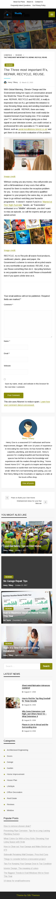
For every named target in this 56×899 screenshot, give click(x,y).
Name (7, 341)
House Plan (12, 780)
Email (7, 353)
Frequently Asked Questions (21, 5)
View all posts (28, 483)
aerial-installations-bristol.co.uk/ (32, 129)
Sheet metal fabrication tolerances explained (36, 686)
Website (7, 366)
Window (10, 810)
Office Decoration (14, 792)
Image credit (9, 176)
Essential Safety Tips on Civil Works (22, 546)
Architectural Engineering (17, 750)
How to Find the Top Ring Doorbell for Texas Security (36, 699)
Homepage (8, 55)
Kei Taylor (7, 620)
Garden (10, 768)
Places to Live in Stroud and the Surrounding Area (35, 726)
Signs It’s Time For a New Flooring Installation (21, 649)
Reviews (18, 55)
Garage (10, 762)
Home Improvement (15, 774)
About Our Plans (19, 2)
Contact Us (39, 2)
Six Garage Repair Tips (15, 581)
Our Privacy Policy (38, 5)
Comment (8, 305)
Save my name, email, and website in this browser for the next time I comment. (27, 385)
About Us (30, 2)
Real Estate (12, 798)
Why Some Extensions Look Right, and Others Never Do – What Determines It (34, 713)
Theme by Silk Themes (28, 895)
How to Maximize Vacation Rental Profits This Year (24, 614)
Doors (9, 756)
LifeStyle (10, 786)
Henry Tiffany (13, 82)
